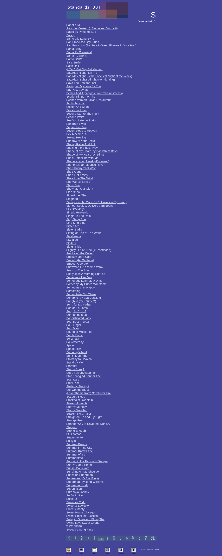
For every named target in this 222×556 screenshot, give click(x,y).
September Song (77, 127)
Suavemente (74, 437)
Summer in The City (79, 447)
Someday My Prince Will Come (86, 284)
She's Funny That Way (81, 168)
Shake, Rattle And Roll (81, 144)
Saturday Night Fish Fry (81, 72)
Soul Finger (73, 325)
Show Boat (73, 185)
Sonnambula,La (76, 314)
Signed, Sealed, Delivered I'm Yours (89, 205)
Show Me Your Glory (79, 188)
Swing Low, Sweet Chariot (83, 522)
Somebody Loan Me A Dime (84, 280)
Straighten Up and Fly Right (84, 417)
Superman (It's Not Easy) (82, 478)
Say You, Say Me (77, 89)
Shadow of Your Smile (80, 141)
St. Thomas (73, 434)
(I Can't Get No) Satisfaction (84, 69)
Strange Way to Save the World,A (88, 423)
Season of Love (76, 110)
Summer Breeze (76, 444)
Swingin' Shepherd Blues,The (85, 519)
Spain (70, 345)
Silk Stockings (75, 209)
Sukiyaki (71, 441)
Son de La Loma (77, 308)
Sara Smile (73, 62)
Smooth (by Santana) (80, 260)
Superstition (74, 488)
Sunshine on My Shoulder (83, 471)
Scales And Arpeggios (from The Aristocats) (94, 93)
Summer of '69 (75, 454)
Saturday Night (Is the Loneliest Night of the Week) (99, 76)
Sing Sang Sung (76, 219)
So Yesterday (75, 342)
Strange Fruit (74, 420)
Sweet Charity (75, 509)
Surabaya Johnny (77, 492)
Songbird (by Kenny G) (81, 301)
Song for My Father (78, 304)
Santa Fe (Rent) (76, 55)
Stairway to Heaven (79, 359)
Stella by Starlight (77, 386)
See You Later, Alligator (81, 120)
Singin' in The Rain (78, 216)
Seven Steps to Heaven (81, 130)
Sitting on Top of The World (84, 233)
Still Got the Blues (78, 389)
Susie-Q (71, 498)
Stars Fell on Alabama (80, 372)
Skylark (71, 243)
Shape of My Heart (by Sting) (85, 154)
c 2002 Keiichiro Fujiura (150, 549)
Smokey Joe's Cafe (78, 256)
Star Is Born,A (75, 369)
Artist (153, 539)
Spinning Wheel (76, 352)
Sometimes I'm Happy (80, 287)
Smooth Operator (77, 263)
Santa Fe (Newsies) (79, 52)
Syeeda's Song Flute (79, 529)
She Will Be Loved (78, 181)
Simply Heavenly (77, 212)
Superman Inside (77, 485)
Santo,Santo (74, 59)
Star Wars (72, 379)
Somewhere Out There (81, 294)
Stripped (71, 427)
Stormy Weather (76, 410)
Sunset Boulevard (77, 468)
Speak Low (73, 348)
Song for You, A (76, 311)
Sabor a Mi (73, 25)
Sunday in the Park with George (87, 461)
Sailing (70, 35)
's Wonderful (74, 526)
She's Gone (73, 171)
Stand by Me (74, 362)
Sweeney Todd (75, 502)
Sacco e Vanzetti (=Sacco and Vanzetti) (92, 28)
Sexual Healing (76, 137)
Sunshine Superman (79, 475)
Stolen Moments (76, 403)
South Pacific (74, 335)
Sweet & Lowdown (78, 505)
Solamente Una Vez (79, 277)
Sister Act (72, 226)
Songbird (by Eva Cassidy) (83, 297)
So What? (72, 338)
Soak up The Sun (77, 270)
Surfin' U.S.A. (75, 495)
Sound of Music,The (79, 331)
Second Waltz (75, 117)
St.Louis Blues (75, 396)
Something (73, 291)
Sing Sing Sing (75, 222)
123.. (153, 537)
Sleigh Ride (73, 246)
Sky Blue (72, 239)
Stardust (71, 366)
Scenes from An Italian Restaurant (88, 100)
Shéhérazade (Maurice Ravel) (85, 164)
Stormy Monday (76, 406)
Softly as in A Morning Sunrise (85, 273)
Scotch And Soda (77, 106)
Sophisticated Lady (78, 318)
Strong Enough (76, 430)
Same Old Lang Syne (80, 38)
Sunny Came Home (79, 464)
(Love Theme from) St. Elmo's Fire (88, 393)
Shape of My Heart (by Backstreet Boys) (92, 151)
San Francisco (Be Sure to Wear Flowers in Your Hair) (101, 45)
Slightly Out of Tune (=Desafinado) (88, 250)
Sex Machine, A (76, 134)
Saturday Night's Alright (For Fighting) (90, 79)
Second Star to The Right (82, 113)
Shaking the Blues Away (82, 147)
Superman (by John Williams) (85, 481)
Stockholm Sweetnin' (79, 400)
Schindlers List (75, 103)
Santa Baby (73, 48)
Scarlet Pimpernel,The (80, 96)
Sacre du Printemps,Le (81, 31)
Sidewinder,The (76, 195)
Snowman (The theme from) (84, 267)
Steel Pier (72, 383)
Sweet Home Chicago (80, 512)
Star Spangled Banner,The (83, 376)
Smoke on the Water (79, 253)
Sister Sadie (74, 229)
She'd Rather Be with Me (82, 158)
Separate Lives (76, 123)
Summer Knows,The (79, 451)
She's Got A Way (77, 175)
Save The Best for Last (81, 83)
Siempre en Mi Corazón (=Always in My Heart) (96, 202)
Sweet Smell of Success (82, 516)
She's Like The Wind (79, 178)
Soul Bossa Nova (77, 321)
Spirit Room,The (76, 355)
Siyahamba (73, 236)
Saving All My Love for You (83, 86)
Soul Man (72, 328)
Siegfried (72, 198)
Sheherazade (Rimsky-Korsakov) (87, 161)
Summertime (74, 458)
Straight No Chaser (78, 413)
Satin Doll (72, 66)
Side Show (73, 192)
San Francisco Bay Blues (82, 42)
